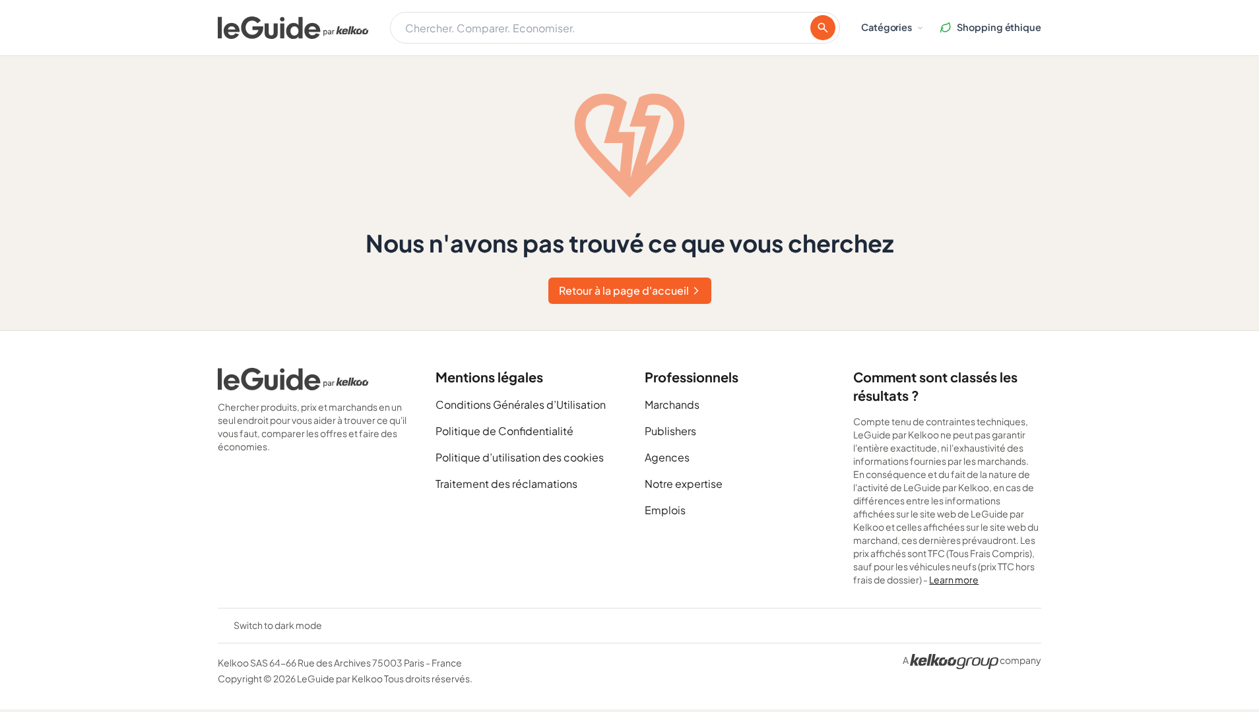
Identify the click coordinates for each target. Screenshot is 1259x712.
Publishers (670, 431)
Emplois (665, 510)
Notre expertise (684, 483)
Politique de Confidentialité (504, 431)
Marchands (672, 404)
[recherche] (822, 27)
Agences (667, 457)
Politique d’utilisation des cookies (520, 457)
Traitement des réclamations (506, 483)
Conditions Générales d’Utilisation (521, 404)
